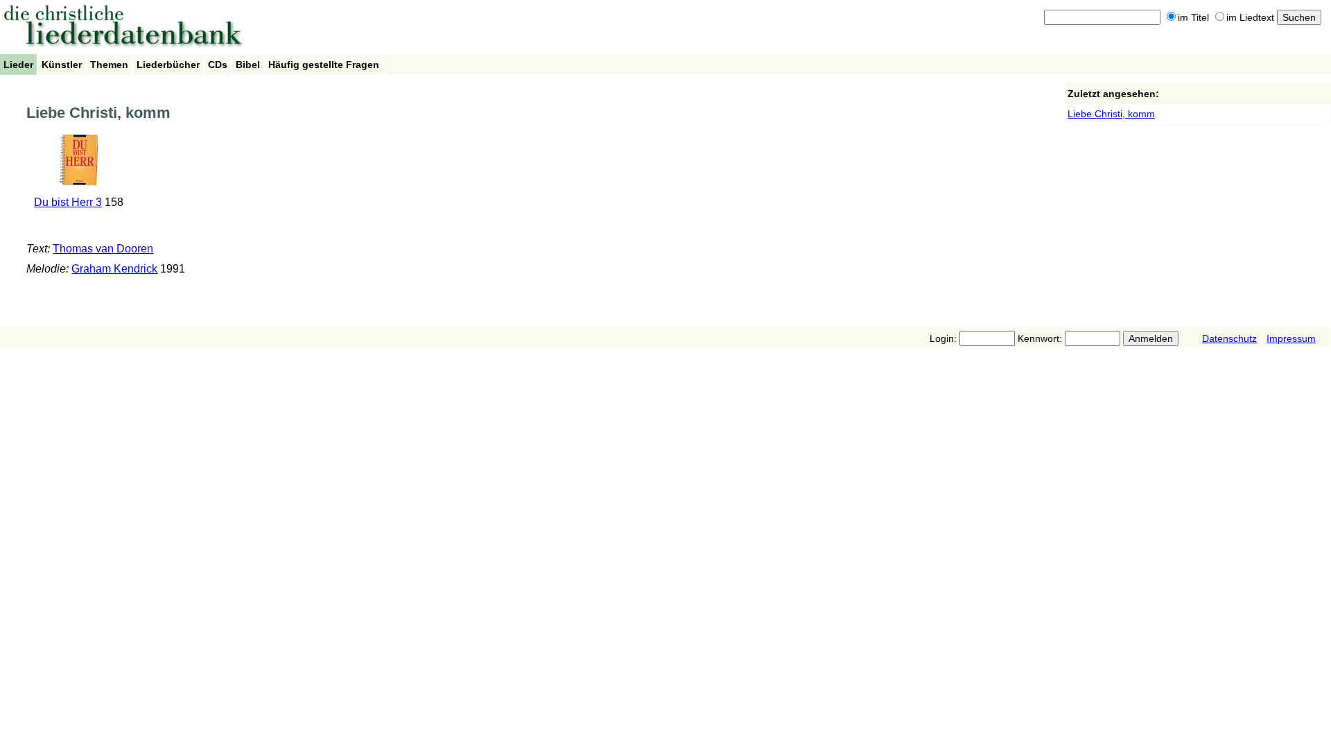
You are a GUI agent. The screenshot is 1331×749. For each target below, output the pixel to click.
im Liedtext (1250, 17)
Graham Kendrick (114, 269)
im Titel (1193, 17)
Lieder (18, 64)
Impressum (1291, 338)
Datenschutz (1229, 338)
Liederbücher (168, 64)
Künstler (62, 64)
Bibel (248, 64)
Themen (109, 64)
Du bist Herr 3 (68, 202)
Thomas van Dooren (103, 249)
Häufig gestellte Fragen (323, 64)
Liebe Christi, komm (1111, 113)
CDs (217, 64)
